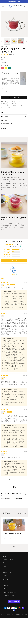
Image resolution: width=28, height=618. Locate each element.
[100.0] (13, 269)
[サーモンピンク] (2, 68)
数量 (2, 89)
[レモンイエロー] (6, 68)
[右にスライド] (26, 41)
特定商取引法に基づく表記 (9, 592)
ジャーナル (5, 579)
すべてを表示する (22, 513)
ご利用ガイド (6, 585)
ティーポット (6, 562)
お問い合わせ (6, 588)
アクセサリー (6, 566)
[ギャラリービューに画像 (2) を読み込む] (14, 41)
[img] (4, 282)
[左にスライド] (1, 41)
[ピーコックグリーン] (9, 68)
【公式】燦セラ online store (13, 613)
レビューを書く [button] (14, 260)
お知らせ (5, 575)
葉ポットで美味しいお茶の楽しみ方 (13, 534)
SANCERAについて (8, 572)
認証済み (13, 274)
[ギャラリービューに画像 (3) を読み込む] (21, 41)
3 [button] (14, 480)
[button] (3, 5)
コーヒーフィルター (8, 559)
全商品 (4, 556)
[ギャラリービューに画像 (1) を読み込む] (7, 41)
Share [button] (4, 128)
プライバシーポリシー (8, 595)
